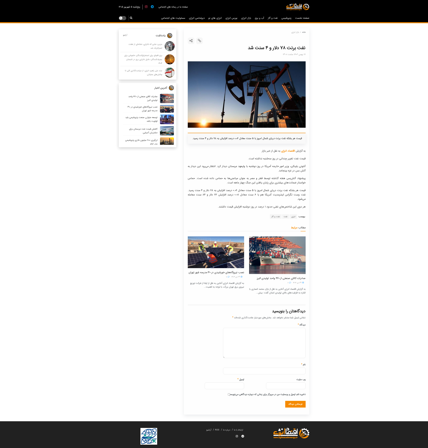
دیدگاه (302, 325)
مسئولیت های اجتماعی (173, 18)
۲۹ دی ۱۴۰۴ (297, 282)
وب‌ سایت (301, 379)
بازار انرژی (246, 18)
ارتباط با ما (238, 430)
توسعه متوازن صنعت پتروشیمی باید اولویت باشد (141, 119)
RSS (217, 430)
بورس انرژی (231, 18)
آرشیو (125, 35)
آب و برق (259, 18)
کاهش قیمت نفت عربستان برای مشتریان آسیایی (143, 130)
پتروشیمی (286, 18)
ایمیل (240, 379)
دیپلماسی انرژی (197, 18)
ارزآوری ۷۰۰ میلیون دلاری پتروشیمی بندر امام (141, 142)
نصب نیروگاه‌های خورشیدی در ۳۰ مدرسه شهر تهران (216, 272)
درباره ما (226, 430)
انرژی (293, 216)
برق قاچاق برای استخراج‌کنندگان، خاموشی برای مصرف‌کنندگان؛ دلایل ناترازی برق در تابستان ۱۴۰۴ (143, 59)
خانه (304, 32)
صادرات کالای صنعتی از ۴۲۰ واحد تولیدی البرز (281, 278)
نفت (285, 216)
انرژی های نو (215, 18)
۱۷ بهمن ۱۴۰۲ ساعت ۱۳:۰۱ (294, 54)
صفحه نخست (302, 18)
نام (303, 364)
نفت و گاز (273, 18)
